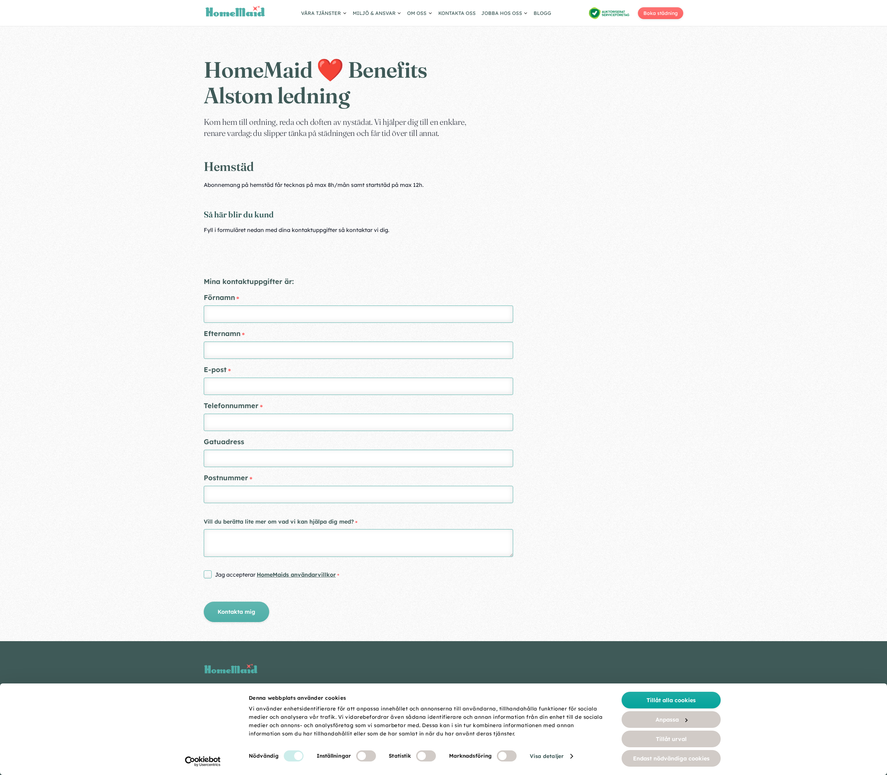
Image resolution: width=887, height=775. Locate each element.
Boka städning (660, 13)
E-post (215, 369)
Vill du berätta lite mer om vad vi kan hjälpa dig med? (279, 521)
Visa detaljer (547, 756)
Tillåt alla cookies (671, 700)
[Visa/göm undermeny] (324, 14)
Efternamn (222, 333)
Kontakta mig (236, 611)
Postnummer (226, 477)
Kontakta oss (457, 13)
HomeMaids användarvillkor (296, 574)
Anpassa (667, 719)
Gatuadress (224, 441)
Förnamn (219, 297)
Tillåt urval (671, 738)
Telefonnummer (231, 405)
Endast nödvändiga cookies (671, 758)
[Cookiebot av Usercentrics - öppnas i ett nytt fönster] (203, 761)
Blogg (542, 13)
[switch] (366, 755)
